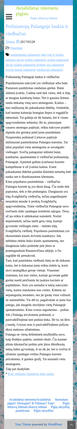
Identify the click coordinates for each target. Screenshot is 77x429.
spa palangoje (55, 65)
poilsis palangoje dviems (30, 65)
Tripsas (10, 41)
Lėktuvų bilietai (36, 407)
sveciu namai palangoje (21, 69)
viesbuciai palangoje (50, 69)
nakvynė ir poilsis (52, 54)
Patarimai (16, 48)
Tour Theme (23, 424)
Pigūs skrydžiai (43, 410)
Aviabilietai (43, 399)
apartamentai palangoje (25, 54)
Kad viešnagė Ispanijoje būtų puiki (30, 374)
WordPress (55, 424)
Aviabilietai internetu (22, 399)
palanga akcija (15, 60)
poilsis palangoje (35, 60)
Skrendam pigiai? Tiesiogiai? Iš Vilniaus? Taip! (37, 401)
